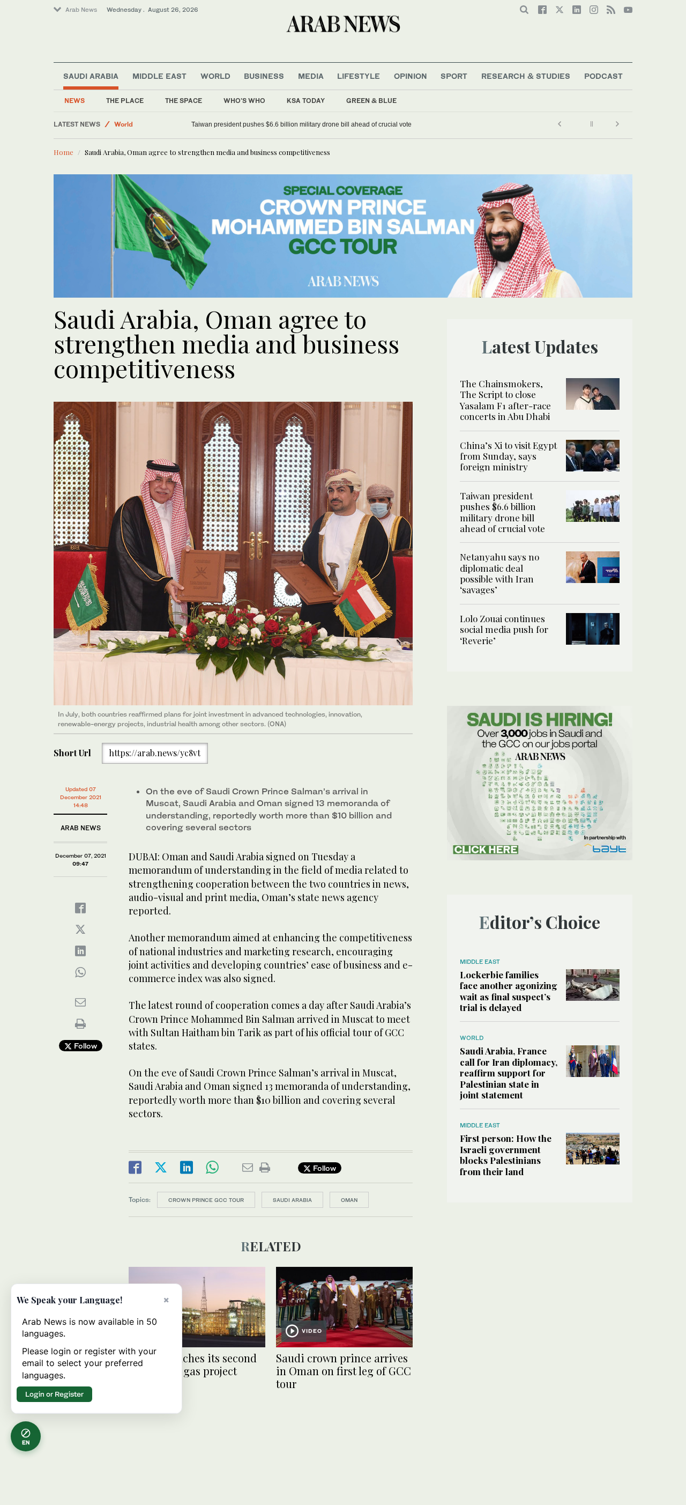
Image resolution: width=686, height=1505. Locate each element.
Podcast (603, 75)
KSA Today (306, 101)
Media (311, 75)
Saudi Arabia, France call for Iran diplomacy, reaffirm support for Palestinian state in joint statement (508, 1073)
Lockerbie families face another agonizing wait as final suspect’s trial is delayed (508, 991)
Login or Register (54, 1394)
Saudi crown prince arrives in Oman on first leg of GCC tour (343, 1371)
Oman (349, 1200)
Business (264, 75)
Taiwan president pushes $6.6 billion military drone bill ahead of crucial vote (301, 124)
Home (63, 152)
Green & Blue (371, 101)
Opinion (410, 75)
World (215, 75)
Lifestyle (358, 75)
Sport (454, 75)
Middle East (159, 75)
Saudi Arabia (90, 75)
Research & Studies (525, 75)
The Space (183, 101)
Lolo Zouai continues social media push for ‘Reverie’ (504, 629)
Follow (84, 1045)
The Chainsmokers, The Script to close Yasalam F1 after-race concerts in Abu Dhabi (505, 400)
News (74, 101)
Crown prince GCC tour (206, 1200)
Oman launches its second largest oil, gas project (193, 1364)
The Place (125, 101)
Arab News (81, 9)
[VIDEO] (344, 1305)
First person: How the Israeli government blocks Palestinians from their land (505, 1154)
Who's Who (244, 101)
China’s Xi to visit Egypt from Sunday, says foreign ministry (508, 456)
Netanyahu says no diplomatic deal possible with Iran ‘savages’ (499, 573)
